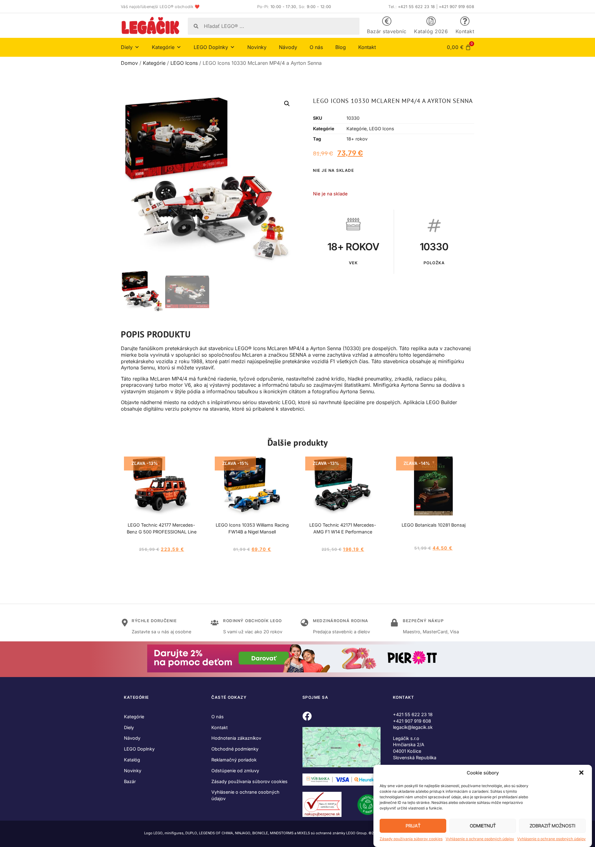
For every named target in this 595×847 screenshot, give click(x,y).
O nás (316, 47)
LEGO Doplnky (139, 748)
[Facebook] (307, 716)
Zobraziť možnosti (552, 826)
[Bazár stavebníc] (386, 21)
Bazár (130, 781)
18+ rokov (357, 138)
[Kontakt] (464, 21)
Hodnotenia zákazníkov (236, 738)
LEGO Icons (184, 63)
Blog (340, 47)
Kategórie (154, 63)
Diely (129, 727)
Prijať (413, 826)
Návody (288, 47)
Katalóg (132, 759)
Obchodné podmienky (234, 748)
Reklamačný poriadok (234, 759)
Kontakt (465, 31)
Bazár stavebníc (387, 31)
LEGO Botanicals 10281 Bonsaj (433, 525)
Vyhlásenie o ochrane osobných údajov (480, 838)
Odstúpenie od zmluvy (235, 770)
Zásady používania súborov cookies (411, 838)
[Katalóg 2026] (431, 21)
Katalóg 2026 (431, 31)
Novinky (257, 47)
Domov (129, 63)
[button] (582, 773)
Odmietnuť (483, 826)
